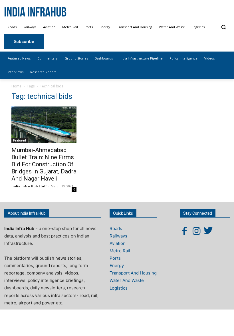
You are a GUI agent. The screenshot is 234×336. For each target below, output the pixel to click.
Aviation (118, 243)
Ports (115, 258)
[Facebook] (184, 230)
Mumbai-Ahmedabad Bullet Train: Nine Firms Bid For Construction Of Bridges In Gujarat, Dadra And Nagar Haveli (43, 164)
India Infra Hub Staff (29, 186)
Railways (118, 236)
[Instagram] (196, 230)
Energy (117, 265)
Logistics (119, 288)
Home (16, 86)
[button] (223, 27)
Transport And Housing (133, 273)
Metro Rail (120, 250)
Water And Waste (127, 280)
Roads (116, 228)
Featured (19, 140)
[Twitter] (208, 230)
